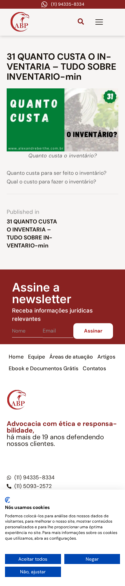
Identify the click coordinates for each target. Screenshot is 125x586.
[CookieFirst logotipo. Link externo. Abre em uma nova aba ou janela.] (7, 500)
